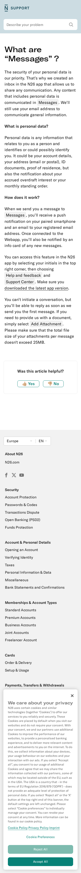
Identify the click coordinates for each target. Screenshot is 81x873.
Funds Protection (19, 527)
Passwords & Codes (21, 504)
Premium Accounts (20, 617)
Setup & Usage (17, 670)
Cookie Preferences (40, 837)
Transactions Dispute (22, 512)
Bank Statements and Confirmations (35, 587)
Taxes (9, 565)
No (53, 383)
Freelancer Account (21, 640)
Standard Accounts (20, 610)
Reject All (40, 849)
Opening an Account (21, 549)
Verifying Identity (19, 557)
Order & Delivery (18, 662)
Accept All (40, 862)
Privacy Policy (38, 828)
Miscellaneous (16, 580)
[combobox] (40, 24)
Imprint (54, 828)
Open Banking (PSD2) (22, 519)
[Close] (72, 696)
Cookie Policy (18, 828)
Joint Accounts (17, 632)
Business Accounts (20, 625)
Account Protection (20, 497)
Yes (28, 383)
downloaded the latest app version (36, 288)
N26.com (12, 462)
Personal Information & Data (28, 572)
